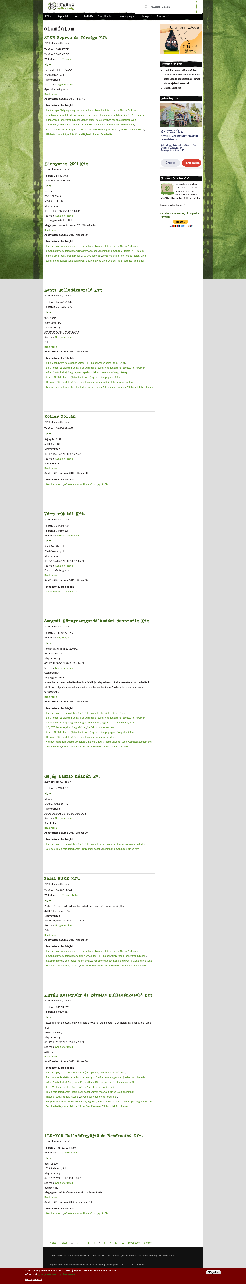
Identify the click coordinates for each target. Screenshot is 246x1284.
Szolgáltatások (106, 16)
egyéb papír (52, 115)
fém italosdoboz (68, 115)
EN (133, 1265)
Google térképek (64, 84)
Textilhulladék (78, 387)
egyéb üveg (101, 261)
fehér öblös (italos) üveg (95, 120)
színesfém (82, 115)
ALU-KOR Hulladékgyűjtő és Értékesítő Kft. (93, 1135)
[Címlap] (61, 6)
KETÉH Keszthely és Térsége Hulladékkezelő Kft (98, 995)
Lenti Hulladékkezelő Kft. (74, 290)
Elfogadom (213, 1272)
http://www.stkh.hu (67, 59)
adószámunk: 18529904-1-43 (158, 1256)
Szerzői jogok (96, 1265)
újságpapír (65, 110)
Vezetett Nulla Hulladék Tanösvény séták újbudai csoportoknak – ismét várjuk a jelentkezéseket (182, 79)
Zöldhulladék (93, 134)
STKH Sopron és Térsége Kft (75, 37)
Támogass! (146, 16)
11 (122, 1243)
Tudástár (88, 16)
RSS (123, 1265)
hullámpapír (52, 110)
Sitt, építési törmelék (74, 134)
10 (116, 1243)
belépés (141, 1265)
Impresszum (55, 1265)
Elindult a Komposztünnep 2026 (180, 70)
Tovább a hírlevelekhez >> (172, 205)
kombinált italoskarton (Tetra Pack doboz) (117, 110)
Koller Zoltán (60, 416)
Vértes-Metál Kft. (65, 513)
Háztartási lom (54, 134)
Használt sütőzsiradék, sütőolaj (90, 129)
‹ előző (63, 1243)
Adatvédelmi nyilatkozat (76, 1265)
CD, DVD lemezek (91, 256)
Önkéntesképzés (172, 88)
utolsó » (148, 1243)
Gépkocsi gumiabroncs (132, 129)
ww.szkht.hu (63, 637)
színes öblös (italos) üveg (122, 120)
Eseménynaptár (127, 16)
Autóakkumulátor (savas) (59, 129)
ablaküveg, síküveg (56, 124)
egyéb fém (117, 115)
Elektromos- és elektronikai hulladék (87, 124)
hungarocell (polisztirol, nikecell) (63, 120)
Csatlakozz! (163, 16)
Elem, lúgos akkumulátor (120, 124)
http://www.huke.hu (67, 895)
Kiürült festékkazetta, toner (120, 382)
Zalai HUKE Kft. (62, 878)
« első (53, 1243)
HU (128, 1265)
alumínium (104, 115)
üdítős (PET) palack (133, 115)
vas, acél (93, 115)
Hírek (76, 16)
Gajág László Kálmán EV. (72, 776)
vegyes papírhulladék (83, 110)
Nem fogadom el (33, 1279)
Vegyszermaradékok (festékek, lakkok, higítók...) (72, 742)
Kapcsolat (63, 16)
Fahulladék (106, 134)
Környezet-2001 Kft (66, 164)
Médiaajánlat (112, 1265)
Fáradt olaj (113, 129)
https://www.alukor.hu (68, 1152)
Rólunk (49, 16)
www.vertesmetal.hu (68, 535)
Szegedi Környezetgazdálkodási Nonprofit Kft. (97, 621)
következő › (134, 1243)
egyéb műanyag (110, 256)
